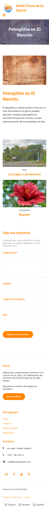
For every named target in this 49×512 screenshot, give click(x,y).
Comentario (10, 252)
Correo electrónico (14, 299)
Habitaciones (8, 433)
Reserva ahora (14, 396)
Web (5, 315)
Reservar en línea (10, 428)
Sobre (5, 419)
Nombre (7, 283)
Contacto (7, 423)
